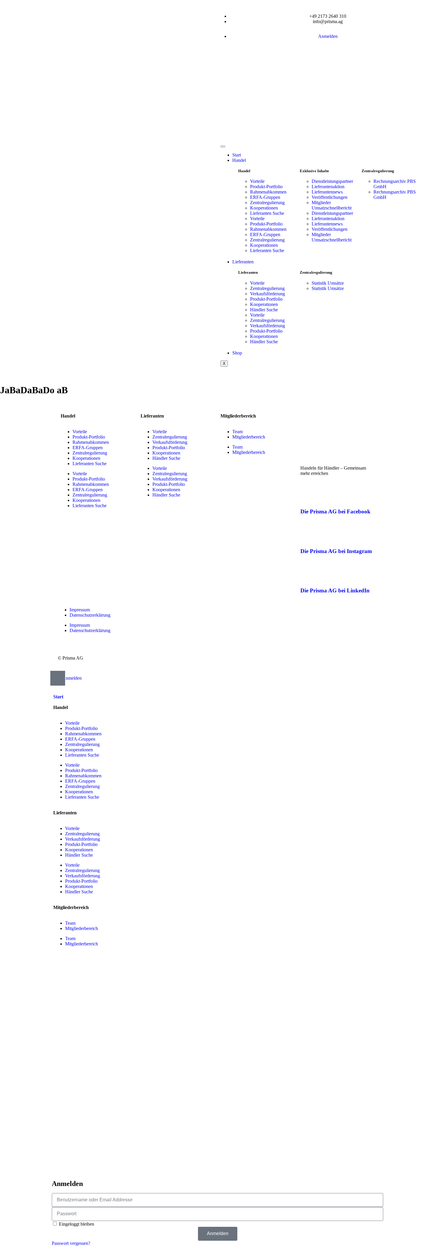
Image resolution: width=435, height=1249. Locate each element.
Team (237, 431)
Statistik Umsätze (328, 283)
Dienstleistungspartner (332, 181)
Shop (237, 352)
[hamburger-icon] (222, 146)
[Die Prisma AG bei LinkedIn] (307, 573)
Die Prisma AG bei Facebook (335, 511)
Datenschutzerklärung (90, 615)
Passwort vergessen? (71, 1243)
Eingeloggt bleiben (76, 1224)
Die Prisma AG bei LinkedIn (335, 590)
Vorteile (257, 181)
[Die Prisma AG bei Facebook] (307, 494)
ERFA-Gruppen (265, 197)
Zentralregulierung (267, 202)
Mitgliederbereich (248, 436)
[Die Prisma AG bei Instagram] (307, 533)
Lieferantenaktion (328, 186)
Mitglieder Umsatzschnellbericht (332, 205)
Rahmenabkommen (268, 191)
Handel (239, 160)
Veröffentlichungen (329, 197)
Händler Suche (264, 309)
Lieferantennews (327, 191)
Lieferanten (243, 261)
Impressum (80, 609)
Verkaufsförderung (267, 293)
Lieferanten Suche (267, 213)
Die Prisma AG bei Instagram (336, 551)
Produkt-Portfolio (266, 186)
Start (236, 154)
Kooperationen (264, 207)
